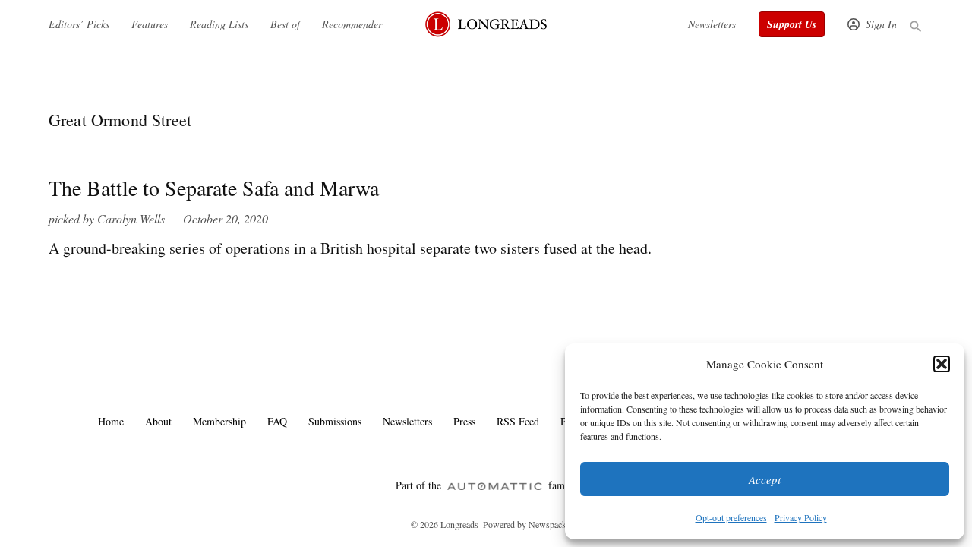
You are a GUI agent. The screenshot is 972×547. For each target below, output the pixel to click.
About (158, 421)
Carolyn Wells (131, 218)
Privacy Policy (801, 517)
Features (149, 24)
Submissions (334, 421)
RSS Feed (518, 421)
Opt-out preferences (731, 517)
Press (464, 421)
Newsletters (712, 24)
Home (111, 421)
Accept (765, 479)
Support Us (791, 24)
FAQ (277, 421)
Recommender (352, 24)
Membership (219, 421)
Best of (285, 24)
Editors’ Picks (79, 24)
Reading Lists (219, 24)
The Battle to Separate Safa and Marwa (214, 187)
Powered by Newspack (524, 524)
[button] (941, 364)
